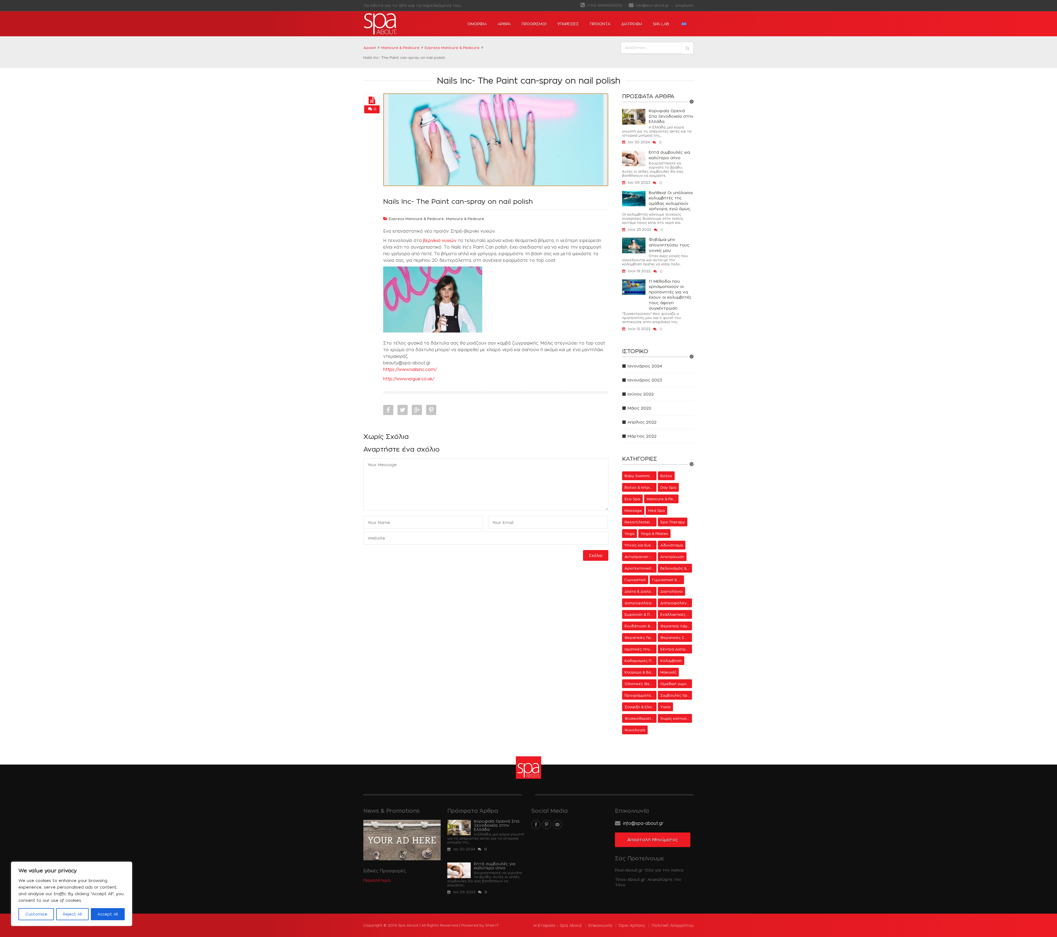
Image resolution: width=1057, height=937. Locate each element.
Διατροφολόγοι (675, 603)
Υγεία (665, 707)
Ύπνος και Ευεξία (640, 545)
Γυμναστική (635, 580)
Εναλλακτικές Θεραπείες (676, 614)
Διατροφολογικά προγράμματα (640, 603)
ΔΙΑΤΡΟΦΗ (631, 24)
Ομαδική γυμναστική (676, 684)
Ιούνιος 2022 (641, 394)
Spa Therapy (672, 522)
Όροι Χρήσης (632, 925)
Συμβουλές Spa (675, 695)
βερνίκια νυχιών (439, 240)
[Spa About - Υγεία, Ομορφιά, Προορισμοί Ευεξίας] (396, 24)
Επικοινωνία (600, 925)
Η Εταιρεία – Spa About (558, 925)
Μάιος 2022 (639, 408)
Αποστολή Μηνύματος (652, 839)
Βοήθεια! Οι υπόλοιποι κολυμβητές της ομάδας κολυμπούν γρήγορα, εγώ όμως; (671, 201)
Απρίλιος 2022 (642, 422)
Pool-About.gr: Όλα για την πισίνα (649, 870)
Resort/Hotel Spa (640, 522)
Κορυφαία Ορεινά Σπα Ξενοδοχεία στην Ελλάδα (671, 116)
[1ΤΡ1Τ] (372, 100)
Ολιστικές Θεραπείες (640, 684)
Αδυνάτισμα (671, 545)
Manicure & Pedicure (400, 48)
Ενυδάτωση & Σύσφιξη (640, 626)
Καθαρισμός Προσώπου (640, 661)
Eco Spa (632, 499)
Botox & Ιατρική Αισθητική (640, 487)
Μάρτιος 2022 (642, 436)
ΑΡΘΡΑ (504, 24)
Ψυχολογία (635, 730)
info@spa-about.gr (651, 5)
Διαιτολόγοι (671, 591)
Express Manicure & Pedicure (452, 48)
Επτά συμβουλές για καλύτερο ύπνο (669, 155)
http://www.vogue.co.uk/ (408, 379)
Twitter (402, 410)
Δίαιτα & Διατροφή (640, 591)
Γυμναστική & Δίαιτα (668, 580)
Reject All (72, 914)
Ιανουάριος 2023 (645, 380)
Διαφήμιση (684, 5)
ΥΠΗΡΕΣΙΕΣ (568, 24)
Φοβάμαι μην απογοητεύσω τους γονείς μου (669, 244)
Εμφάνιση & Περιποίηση (640, 614)
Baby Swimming (639, 476)
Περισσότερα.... (378, 880)
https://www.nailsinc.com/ (410, 369)
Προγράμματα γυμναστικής (640, 695)
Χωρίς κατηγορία (676, 718)
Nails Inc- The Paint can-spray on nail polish (458, 201)
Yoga (629, 533)
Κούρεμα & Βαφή (640, 672)
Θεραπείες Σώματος (676, 637)
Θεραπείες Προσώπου (640, 637)
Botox (666, 476)
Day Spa (668, 487)
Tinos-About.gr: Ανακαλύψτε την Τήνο (648, 882)
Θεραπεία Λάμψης (676, 626)
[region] (71, 894)
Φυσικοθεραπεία (640, 718)
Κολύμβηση (671, 661)
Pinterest (431, 410)
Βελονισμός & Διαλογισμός (676, 568)
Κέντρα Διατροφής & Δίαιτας (676, 649)
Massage (633, 510)
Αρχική (369, 48)
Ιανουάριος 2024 (645, 366)
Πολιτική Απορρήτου (673, 925)
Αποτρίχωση (672, 557)
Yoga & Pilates (654, 533)
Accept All (107, 914)
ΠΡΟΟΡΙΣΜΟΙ (534, 24)
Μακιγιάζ (668, 672)
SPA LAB (661, 24)
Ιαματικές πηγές (639, 649)
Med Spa (656, 510)
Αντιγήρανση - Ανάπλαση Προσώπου (640, 557)
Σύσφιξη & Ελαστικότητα (640, 707)
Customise (36, 914)
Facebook (388, 410)
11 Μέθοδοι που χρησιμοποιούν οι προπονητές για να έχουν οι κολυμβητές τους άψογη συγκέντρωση (670, 294)
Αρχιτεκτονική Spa (640, 568)
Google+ (417, 410)
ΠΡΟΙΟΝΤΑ (600, 24)
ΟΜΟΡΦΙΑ (477, 24)
